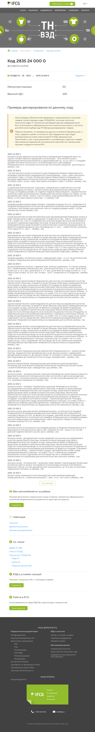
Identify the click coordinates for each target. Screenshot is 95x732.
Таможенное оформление (61, 638)
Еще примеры (47, 483)
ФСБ (16, 644)
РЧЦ (15, 647)
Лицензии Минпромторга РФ (22, 638)
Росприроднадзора (22, 656)
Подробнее (16, 505)
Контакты (51, 699)
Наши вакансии (18, 608)
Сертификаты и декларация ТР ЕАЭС (25, 665)
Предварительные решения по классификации (63, 656)
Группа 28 (16, 562)
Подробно (79, 75)
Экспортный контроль (19, 662)
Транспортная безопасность (22, 671)
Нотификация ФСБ (18, 635)
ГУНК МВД (18, 653)
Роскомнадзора (20, 650)
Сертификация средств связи (22, 668)
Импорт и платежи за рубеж (62, 635)
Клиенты (50, 696)
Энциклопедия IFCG (18, 680)
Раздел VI (15, 558)
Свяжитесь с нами (61, 3)
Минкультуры (19, 659)
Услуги (50, 690)
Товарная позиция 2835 (22, 565)
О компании (52, 693)
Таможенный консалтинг (61, 649)
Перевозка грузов (58, 641)
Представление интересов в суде (64, 652)
